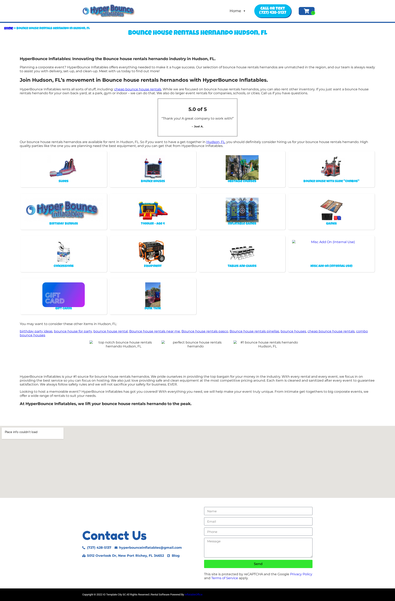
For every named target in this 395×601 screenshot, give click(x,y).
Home (235, 11)
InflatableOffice (193, 594)
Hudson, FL (215, 142)
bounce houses (293, 331)
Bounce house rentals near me (154, 331)
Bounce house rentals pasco (204, 331)
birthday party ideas (36, 331)
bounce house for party (73, 331)
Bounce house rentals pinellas (254, 331)
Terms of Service (224, 578)
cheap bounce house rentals (137, 89)
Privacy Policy (301, 574)
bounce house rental (110, 331)
